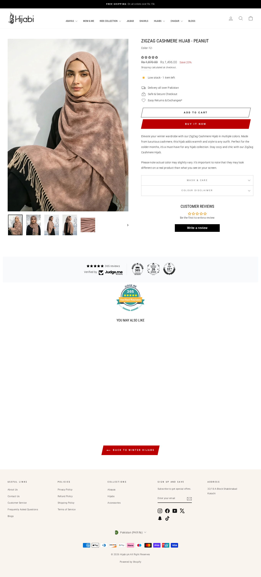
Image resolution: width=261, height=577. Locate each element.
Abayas (70, 20)
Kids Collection (109, 20)
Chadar (175, 20)
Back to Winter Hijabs (133, 450)
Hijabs (158, 20)
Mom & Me (88, 20)
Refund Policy (65, 496)
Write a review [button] (197, 228)
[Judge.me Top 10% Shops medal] (169, 269)
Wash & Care (197, 180)
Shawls (143, 20)
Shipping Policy (66, 503)
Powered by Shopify (130, 562)
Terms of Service (67, 509)
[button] (149, 57)
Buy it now (195, 124)
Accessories (114, 503)
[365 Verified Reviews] (130, 313)
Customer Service (17, 503)
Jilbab (130, 20)
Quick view (39, 407)
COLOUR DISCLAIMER (197, 190)
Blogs (191, 20)
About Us (13, 489)
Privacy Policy (65, 489)
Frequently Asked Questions (23, 509)
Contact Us (14, 496)
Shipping (146, 67)
